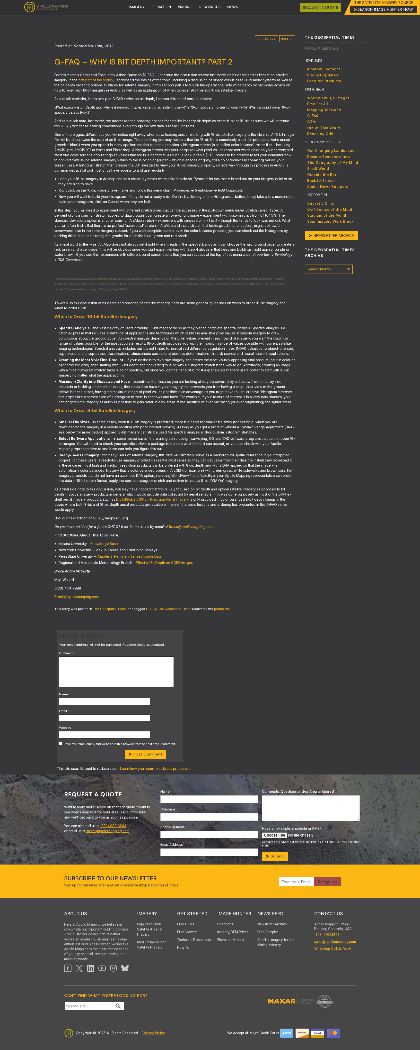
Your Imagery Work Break (330, 221)
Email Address (172, 844)
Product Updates (322, 75)
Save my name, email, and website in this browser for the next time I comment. (120, 744)
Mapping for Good (324, 110)
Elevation (161, 7)
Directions (225, 924)
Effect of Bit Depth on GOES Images (164, 563)
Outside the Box (322, 175)
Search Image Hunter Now (385, 9)
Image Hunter (234, 913)
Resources (209, 7)
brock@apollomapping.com (191, 527)
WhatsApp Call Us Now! (332, 948)
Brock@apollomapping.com (76, 597)
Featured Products (324, 81)
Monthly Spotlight (323, 69)
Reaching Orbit (321, 134)
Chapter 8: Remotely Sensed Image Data (129, 556)
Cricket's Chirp (321, 203)
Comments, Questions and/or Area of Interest (299, 791)
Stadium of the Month (327, 215)
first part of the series (96, 80)
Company (168, 809)
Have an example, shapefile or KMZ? (291, 828)
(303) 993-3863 (113, 826)
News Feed (270, 913)
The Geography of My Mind (332, 162)
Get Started (192, 913)
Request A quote (320, 7)
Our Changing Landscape (330, 150)
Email (64, 711)
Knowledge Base (104, 544)
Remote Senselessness (328, 157)
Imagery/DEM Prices (232, 932)
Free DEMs (185, 924)
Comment (67, 653)
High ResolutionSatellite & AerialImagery (149, 929)
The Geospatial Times (110, 609)
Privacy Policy (153, 1033)
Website (65, 727)
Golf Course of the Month (331, 209)
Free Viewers (187, 932)
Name (64, 694)
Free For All (317, 104)
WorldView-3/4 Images (328, 98)
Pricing (185, 7)
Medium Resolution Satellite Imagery (151, 944)
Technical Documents (194, 940)
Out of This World (323, 128)
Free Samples (268, 932)
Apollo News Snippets (327, 186)
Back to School (321, 180)
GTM (311, 122)
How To (183, 947)
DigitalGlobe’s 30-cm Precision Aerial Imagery (152, 499)
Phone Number (172, 827)
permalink (221, 609)
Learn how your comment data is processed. (155, 768)
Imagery (137, 7)
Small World (318, 168)
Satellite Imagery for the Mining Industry (275, 942)
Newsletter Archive (334, 235)
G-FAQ (151, 609)
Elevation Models (230, 940)
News (232, 7)
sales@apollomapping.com (107, 831)
